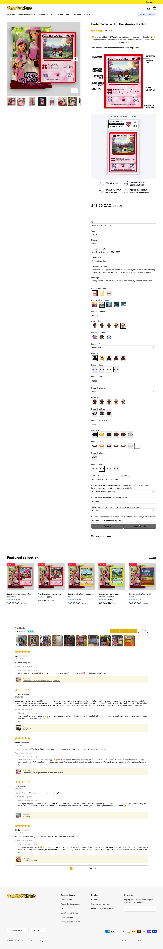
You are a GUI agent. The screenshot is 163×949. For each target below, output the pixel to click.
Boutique (41, 14)
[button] (154, 8)
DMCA (63, 908)
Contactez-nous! (67, 917)
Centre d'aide (66, 899)
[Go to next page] (96, 868)
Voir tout (152, 557)
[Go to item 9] (117, 640)
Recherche (95, 899)
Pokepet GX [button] (27, 816)
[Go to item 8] (105, 640)
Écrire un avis (123, 631)
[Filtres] (140, 631)
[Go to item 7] (93, 640)
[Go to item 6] (81, 640)
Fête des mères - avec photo (49, 594)
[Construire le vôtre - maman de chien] (81, 576)
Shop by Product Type (60, 14)
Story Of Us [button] (27, 729)
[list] (43, 59)
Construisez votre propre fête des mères (19, 595)
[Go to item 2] (33, 640)
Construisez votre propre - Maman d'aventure (109, 595)
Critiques (78, 14)
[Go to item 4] (57, 640)
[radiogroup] (123, 293)
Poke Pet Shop (16, 941)
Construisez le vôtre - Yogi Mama (140, 595)
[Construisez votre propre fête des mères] (20, 576)
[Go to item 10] (129, 640)
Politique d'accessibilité (70, 922)
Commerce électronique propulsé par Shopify (35, 941)
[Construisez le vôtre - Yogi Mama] (142, 576)
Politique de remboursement (103, 908)
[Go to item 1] (21, 640)
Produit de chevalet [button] (30, 860)
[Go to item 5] (69, 640)
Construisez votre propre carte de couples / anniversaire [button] (43, 773)
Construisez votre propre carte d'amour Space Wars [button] (41, 681)
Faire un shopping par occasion (19, 14)
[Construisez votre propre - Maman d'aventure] (111, 576)
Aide (86, 14)
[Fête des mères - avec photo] (51, 576)
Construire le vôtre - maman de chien (81, 595)
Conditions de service (100, 904)
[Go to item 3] (45, 640)
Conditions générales (69, 913)
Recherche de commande (71, 904)
